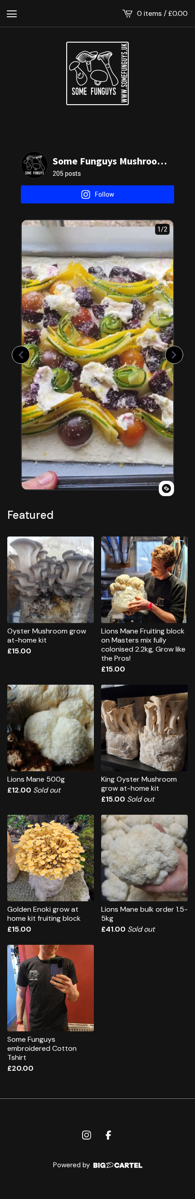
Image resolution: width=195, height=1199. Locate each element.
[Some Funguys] (97, 73)
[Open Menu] (12, 14)
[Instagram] (87, 1135)
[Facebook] (108, 1135)
